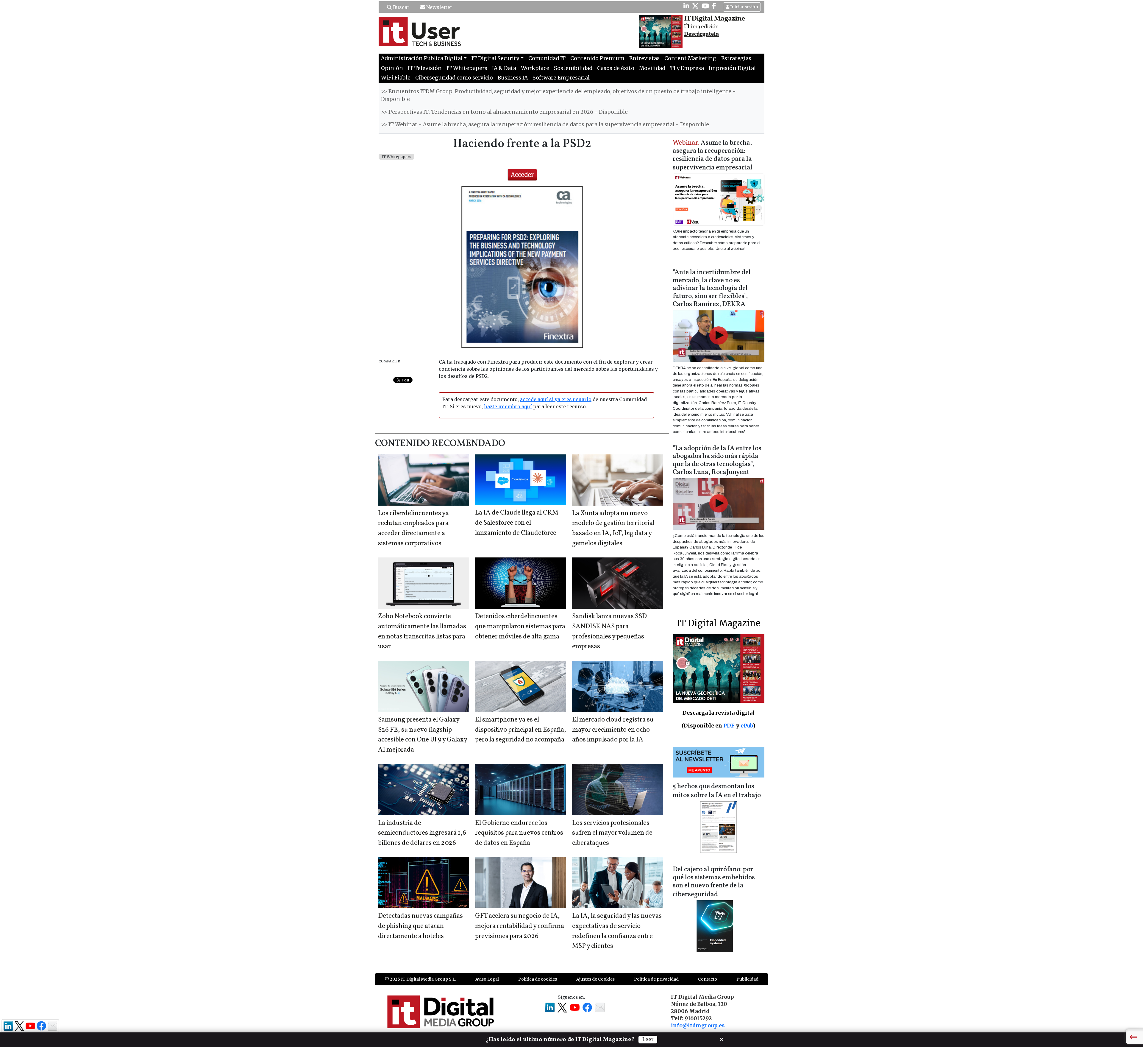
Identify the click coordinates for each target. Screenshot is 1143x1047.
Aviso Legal (487, 979)
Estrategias (736, 58)
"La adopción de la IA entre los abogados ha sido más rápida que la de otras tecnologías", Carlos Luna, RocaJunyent (717, 460)
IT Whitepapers (466, 68)
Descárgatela (701, 34)
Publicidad (747, 979)
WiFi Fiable (395, 77)
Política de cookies (537, 979)
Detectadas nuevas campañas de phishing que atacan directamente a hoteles (420, 926)
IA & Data (504, 68)
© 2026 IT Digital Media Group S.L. (420, 979)
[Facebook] (714, 6)
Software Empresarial (561, 77)
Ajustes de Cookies (595, 979)
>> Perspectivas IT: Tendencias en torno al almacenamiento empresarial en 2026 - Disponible (504, 112)
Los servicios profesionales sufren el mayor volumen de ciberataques (612, 833)
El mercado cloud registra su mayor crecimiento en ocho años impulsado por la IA (613, 729)
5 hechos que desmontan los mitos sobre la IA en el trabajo (717, 791)
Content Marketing (690, 58)
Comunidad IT (547, 58)
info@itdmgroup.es (697, 1025)
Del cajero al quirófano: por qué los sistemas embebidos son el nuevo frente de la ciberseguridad (714, 882)
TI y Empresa (687, 68)
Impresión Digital (732, 68)
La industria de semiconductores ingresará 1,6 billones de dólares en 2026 (422, 833)
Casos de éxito (615, 68)
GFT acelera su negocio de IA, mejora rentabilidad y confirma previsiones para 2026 (519, 926)
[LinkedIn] (686, 6)
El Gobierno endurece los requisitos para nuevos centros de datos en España (519, 833)
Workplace (535, 68)
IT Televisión (425, 68)
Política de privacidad (656, 979)
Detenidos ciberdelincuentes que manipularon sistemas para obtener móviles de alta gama (520, 626)
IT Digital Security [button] (495, 58)
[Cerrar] (721, 1038)
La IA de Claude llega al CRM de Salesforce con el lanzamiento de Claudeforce (516, 522)
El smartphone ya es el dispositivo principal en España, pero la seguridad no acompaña (520, 729)
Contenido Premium (597, 58)
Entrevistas (644, 58)
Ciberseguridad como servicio (454, 77)
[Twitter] (695, 6)
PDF (729, 725)
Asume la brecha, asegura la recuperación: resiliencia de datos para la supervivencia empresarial (712, 155)
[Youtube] (705, 6)
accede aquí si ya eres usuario (555, 399)
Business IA (513, 77)
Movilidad (652, 68)
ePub (747, 725)
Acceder (522, 174)
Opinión (392, 68)
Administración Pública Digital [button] (422, 58)
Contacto (707, 979)
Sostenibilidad (573, 68)
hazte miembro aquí (508, 406)
